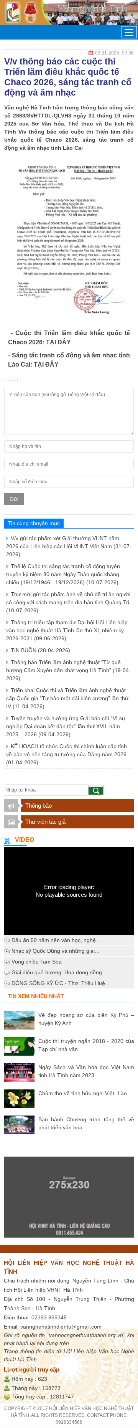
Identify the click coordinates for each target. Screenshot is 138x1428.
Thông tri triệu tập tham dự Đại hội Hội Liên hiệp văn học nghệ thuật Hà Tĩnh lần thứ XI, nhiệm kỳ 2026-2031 (67, 630)
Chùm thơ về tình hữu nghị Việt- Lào (82, 1093)
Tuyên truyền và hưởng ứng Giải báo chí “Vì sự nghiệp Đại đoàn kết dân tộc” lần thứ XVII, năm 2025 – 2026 (65, 726)
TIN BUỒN (40, 650)
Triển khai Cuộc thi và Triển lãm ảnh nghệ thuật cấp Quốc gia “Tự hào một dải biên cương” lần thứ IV (67, 698)
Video (24, 839)
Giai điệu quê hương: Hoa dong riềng (57, 972)
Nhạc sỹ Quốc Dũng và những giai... (55, 951)
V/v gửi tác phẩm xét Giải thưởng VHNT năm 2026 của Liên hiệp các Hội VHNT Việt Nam (68, 546)
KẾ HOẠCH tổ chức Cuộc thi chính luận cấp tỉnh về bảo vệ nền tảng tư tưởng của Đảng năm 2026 (66, 754)
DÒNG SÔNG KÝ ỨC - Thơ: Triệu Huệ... (61, 983)
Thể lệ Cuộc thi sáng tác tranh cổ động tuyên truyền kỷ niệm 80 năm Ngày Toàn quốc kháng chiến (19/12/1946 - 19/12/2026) (63, 574)
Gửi (14, 499)
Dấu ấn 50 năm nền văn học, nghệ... (56, 940)
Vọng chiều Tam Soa (37, 962)
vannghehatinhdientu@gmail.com (61, 1327)
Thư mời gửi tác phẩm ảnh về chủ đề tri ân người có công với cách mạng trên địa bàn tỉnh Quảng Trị (68, 602)
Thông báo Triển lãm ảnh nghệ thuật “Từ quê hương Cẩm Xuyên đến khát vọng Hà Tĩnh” (68, 670)
